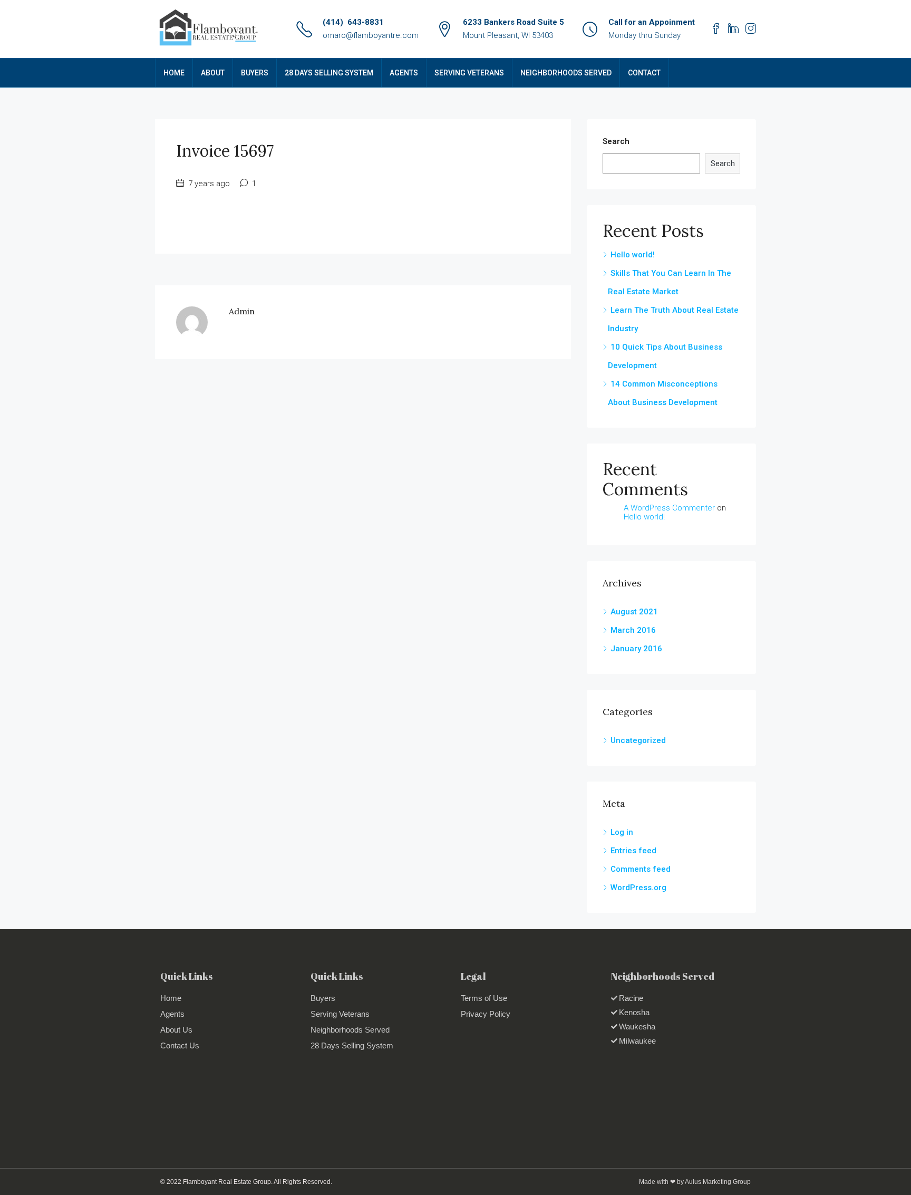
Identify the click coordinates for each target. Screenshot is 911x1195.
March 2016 (633, 630)
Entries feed (633, 850)
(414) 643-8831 (353, 22)
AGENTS (404, 73)
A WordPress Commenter (669, 508)
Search (616, 141)
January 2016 (636, 648)
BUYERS (254, 73)
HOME (174, 73)
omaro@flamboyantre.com (371, 35)
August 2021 (634, 611)
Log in (621, 832)
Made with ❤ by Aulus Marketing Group (695, 1182)
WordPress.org (638, 887)
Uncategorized (638, 740)
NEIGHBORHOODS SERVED (566, 73)
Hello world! (632, 254)
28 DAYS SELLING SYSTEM (329, 73)
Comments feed (640, 869)
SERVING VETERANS (469, 73)
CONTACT (644, 73)
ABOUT (213, 73)
